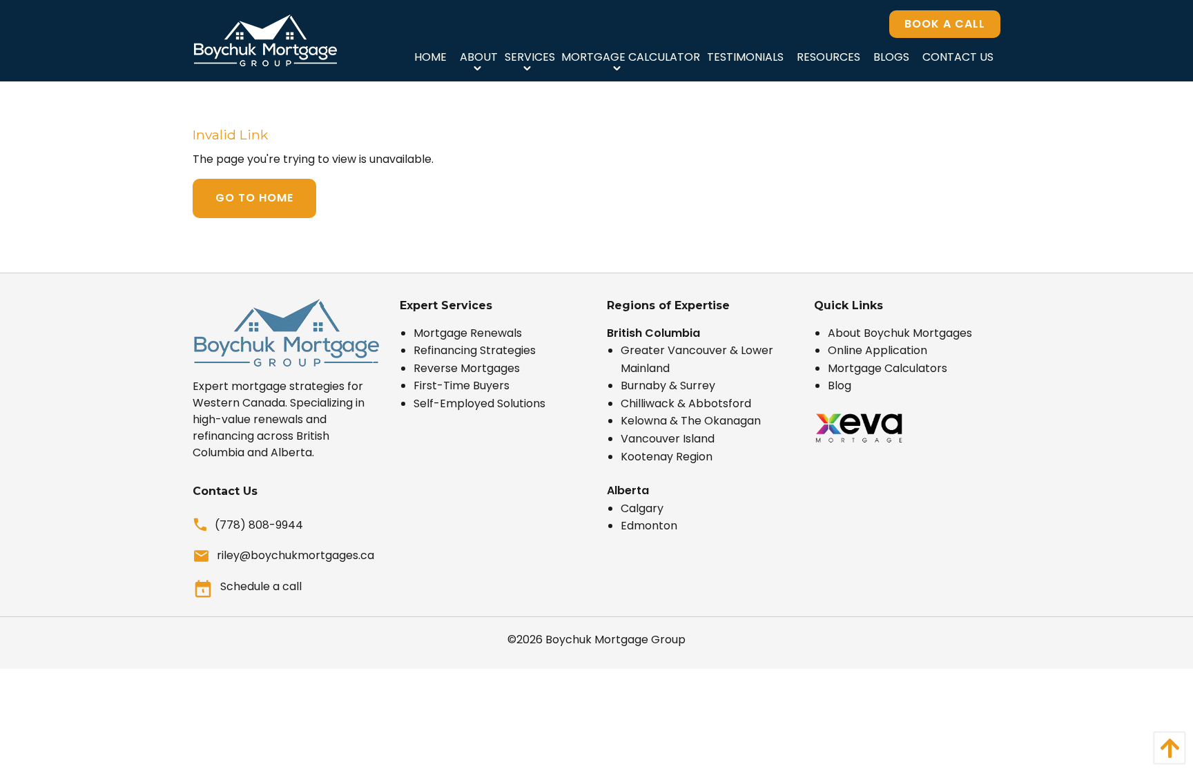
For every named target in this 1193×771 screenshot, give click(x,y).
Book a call (944, 24)
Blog (839, 385)
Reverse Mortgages (467, 368)
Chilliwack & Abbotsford (686, 403)
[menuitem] (430, 56)
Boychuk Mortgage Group (615, 639)
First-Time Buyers (462, 385)
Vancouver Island (668, 439)
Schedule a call (261, 586)
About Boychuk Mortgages (900, 333)
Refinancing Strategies (475, 350)
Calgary (642, 508)
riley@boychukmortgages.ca (295, 555)
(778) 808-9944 (259, 525)
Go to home (254, 198)
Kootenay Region (666, 457)
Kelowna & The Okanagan (691, 421)
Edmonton (649, 526)
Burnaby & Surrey (668, 385)
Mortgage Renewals (468, 333)
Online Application (877, 350)
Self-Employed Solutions (479, 403)
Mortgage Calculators (887, 368)
